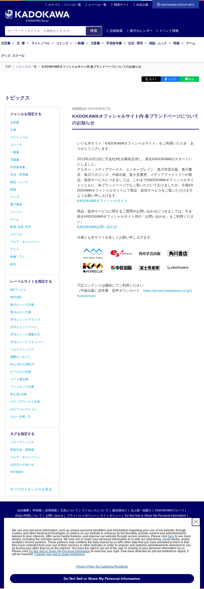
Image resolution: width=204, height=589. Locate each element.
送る (191, 79)
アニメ (14, 249)
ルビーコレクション (23, 409)
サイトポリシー (110, 515)
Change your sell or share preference (59, 554)
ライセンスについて (95, 510)
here (171, 536)
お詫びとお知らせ (22, 464)
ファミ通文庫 (19, 379)
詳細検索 (116, 31)
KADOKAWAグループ (169, 510)
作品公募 (142, 4)
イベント (16, 212)
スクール (18, 55)
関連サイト (121, 4)
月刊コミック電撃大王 (25, 334)
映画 (13, 189)
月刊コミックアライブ (25, 319)
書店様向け (119, 510)
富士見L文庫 (18, 394)
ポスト (153, 79)
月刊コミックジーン (23, 327)
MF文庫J (16, 297)
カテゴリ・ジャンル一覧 (64, 4)
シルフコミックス (22, 349)
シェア (172, 79)
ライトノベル (19, 137)
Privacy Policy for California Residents (102, 566)
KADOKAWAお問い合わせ (97, 227)
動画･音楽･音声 (20, 227)
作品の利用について (28, 515)
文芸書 (14, 122)
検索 (93, 31)
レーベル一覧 (97, 4)
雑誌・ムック (19, 182)
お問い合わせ (54, 515)
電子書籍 (16, 204)
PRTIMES (16, 472)
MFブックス (18, 290)
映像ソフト (17, 256)
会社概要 (23, 510)
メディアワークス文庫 (25, 401)
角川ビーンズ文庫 (22, 304)
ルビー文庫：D (20, 416)
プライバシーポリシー (82, 515)
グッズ (5, 55)
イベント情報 (169, 31)
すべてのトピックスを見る (31, 489)
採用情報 (51, 510)
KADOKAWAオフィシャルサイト (102, 201)
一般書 (14, 152)
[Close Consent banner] (196, 522)
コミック (16, 145)
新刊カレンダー (141, 31)
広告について (69, 510)
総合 (13, 264)
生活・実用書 (19, 174)
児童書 (14, 159)
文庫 (13, 130)
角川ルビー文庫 (20, 312)
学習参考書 (17, 167)
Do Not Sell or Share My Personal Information (155, 515)
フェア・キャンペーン (25, 242)
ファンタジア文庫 (22, 387)
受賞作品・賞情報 (22, 449)
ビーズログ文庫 (20, 372)
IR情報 (37, 510)
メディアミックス (22, 442)
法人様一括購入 (141, 510)
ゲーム (190, 43)
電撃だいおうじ (20, 357)
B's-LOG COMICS (22, 364)
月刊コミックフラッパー (26, 342)
